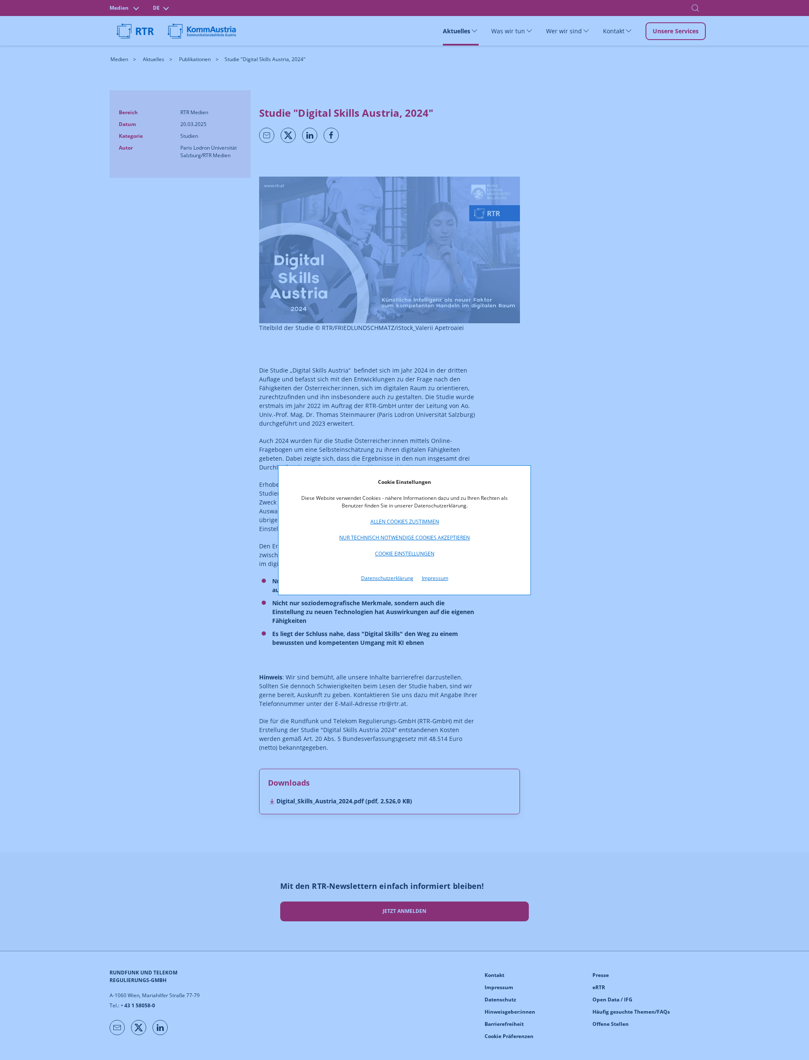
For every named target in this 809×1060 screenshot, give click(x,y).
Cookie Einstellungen (404, 553)
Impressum (435, 578)
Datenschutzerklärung (387, 578)
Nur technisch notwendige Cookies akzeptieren (404, 537)
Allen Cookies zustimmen (404, 521)
